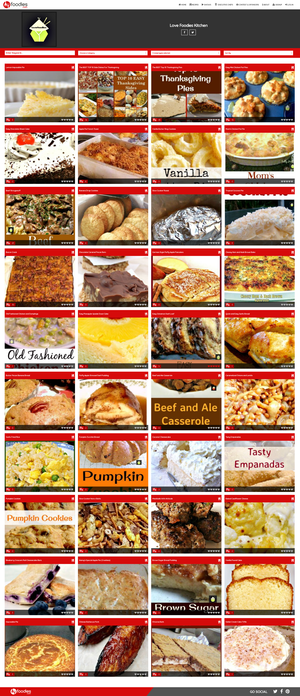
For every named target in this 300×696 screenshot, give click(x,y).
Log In (290, 4)
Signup (278, 4)
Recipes (195, 4)
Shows (207, 4)
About (266, 4)
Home (183, 4)
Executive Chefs (225, 4)
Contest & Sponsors (248, 4)
